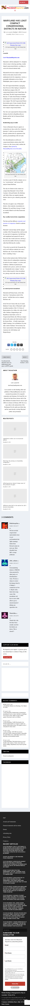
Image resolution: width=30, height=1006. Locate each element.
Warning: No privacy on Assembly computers (13, 461)
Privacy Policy (6, 837)
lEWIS (4, 704)
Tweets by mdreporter (8, 756)
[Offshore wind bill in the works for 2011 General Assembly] (15, 496)
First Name (8, 953)
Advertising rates (7, 833)
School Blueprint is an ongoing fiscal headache (13, 857)
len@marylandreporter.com (15, 385)
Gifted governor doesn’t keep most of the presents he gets (14, 483)
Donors (5, 829)
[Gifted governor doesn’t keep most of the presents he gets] (15, 473)
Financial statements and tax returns (12, 825)
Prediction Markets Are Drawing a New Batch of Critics (15, 706)
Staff (4, 818)
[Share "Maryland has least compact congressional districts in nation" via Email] (18, 345)
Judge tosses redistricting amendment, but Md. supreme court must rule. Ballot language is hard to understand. (14, 872)
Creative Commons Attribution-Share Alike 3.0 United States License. (15, 1002)
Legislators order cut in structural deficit (13, 439)
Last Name (8, 961)
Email (6, 945)
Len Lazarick (9, 32)
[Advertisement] (15, 680)
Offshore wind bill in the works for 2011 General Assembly (14, 506)
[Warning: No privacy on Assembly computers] (15, 451)
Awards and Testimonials (9, 821)
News (13, 34)
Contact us (5, 841)
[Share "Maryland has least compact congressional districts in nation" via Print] (21, 345)
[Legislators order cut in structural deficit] (15, 429)
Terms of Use (11, 995)
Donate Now (7, 657)
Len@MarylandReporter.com (11, 57)
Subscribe (15, 984)
